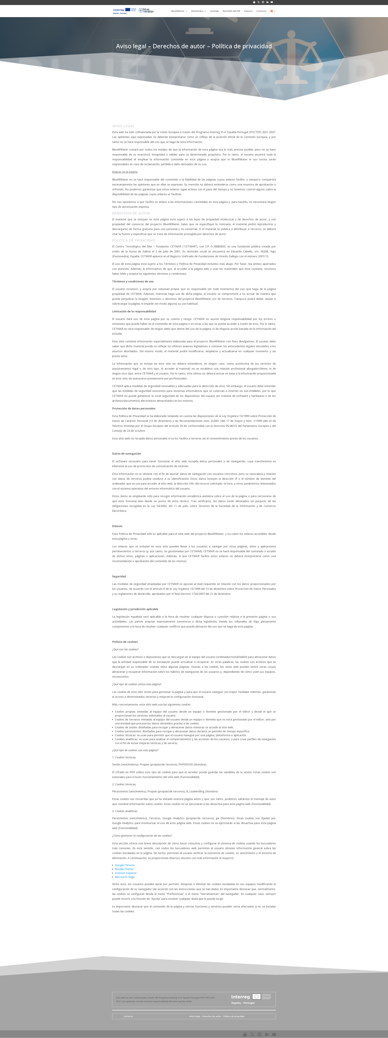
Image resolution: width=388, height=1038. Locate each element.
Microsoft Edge (125, 877)
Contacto (261, 11)
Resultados (197, 11)
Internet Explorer (126, 873)
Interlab (214, 11)
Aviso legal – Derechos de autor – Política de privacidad (216, 1016)
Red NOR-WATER (231, 11)
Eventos (248, 11)
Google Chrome (125, 865)
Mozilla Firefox (124, 869)
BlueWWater (177, 11)
